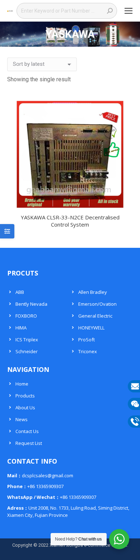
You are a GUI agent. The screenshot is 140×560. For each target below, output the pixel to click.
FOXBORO (26, 316)
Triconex (87, 351)
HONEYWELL (91, 327)
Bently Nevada (31, 304)
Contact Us (27, 431)
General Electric (95, 316)
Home (21, 384)
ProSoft (86, 339)
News (21, 419)
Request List (28, 443)
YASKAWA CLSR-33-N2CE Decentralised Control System (70, 221)
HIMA (21, 327)
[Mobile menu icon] (128, 10)
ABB (19, 292)
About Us (25, 407)
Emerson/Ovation (97, 304)
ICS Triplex (26, 339)
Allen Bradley (92, 292)
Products (25, 395)
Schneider (26, 351)
